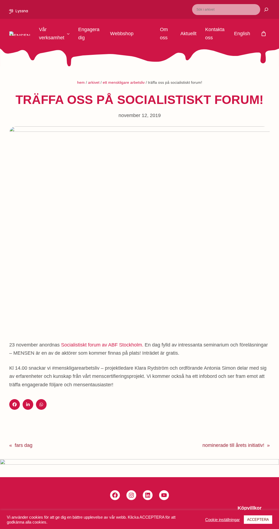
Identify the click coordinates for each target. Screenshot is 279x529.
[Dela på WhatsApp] (41, 404)
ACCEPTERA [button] (258, 520)
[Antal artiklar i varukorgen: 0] (263, 34)
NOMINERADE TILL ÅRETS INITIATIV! (233, 445)
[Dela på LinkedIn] (28, 404)
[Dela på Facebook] (14, 404)
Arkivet (93, 82)
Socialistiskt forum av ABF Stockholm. (102, 345)
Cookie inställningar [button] (222, 520)
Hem (81, 82)
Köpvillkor (250, 508)
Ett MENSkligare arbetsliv (124, 82)
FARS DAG (23, 445)
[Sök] (263, 9)
